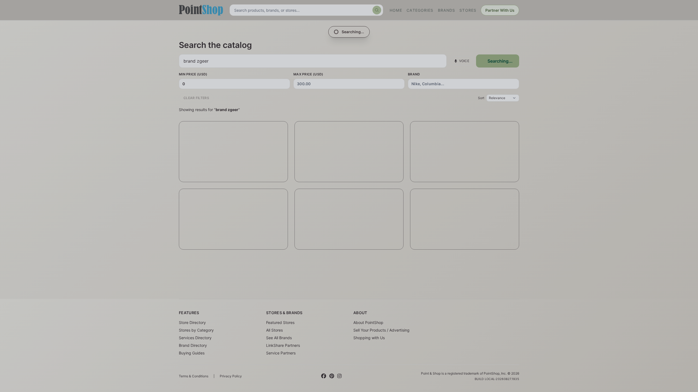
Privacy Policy (231, 376)
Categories (420, 10)
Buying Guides (191, 353)
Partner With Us (500, 10)
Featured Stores (280, 322)
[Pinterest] (331, 376)
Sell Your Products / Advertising (381, 330)
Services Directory (195, 337)
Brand (414, 74)
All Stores (274, 330)
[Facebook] (323, 376)
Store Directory (192, 322)
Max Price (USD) (308, 74)
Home (396, 10)
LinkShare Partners (283, 345)
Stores (467, 10)
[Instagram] (339, 376)
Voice (464, 61)
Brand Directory (193, 345)
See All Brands (279, 337)
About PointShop (368, 322)
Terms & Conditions (193, 376)
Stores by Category (196, 330)
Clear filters (196, 98)
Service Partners (281, 353)
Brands (446, 10)
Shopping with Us (369, 337)
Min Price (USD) (193, 74)
